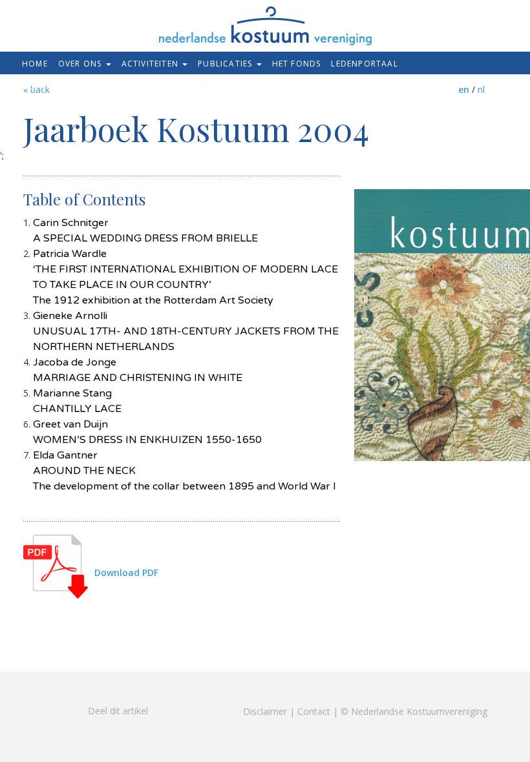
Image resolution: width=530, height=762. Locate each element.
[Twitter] (171, 86)
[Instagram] (236, 86)
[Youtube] (219, 86)
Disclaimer (265, 711)
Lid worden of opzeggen (82, 86)
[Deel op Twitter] (30, 710)
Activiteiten (152, 64)
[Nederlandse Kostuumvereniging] (265, 21)
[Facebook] (187, 86)
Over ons (81, 64)
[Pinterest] (203, 86)
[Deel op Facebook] (62, 710)
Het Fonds (296, 64)
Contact (313, 711)
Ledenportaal (364, 64)
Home (35, 64)
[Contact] (155, 86)
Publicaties (226, 64)
